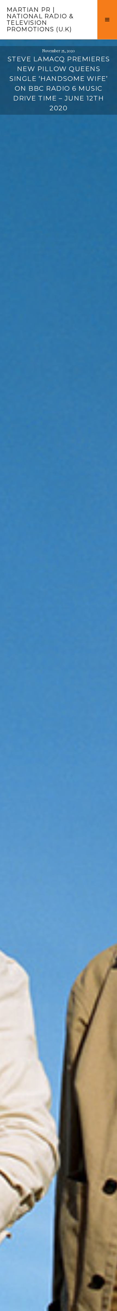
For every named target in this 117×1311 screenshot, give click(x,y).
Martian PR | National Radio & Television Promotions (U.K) (40, 19)
